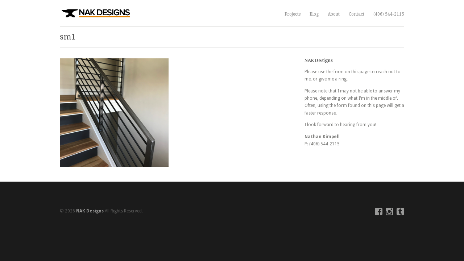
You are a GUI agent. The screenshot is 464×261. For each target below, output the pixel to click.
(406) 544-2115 (388, 14)
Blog (314, 14)
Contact (356, 14)
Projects (293, 14)
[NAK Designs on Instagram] (389, 213)
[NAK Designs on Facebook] (378, 213)
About (334, 14)
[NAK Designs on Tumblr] (400, 213)
